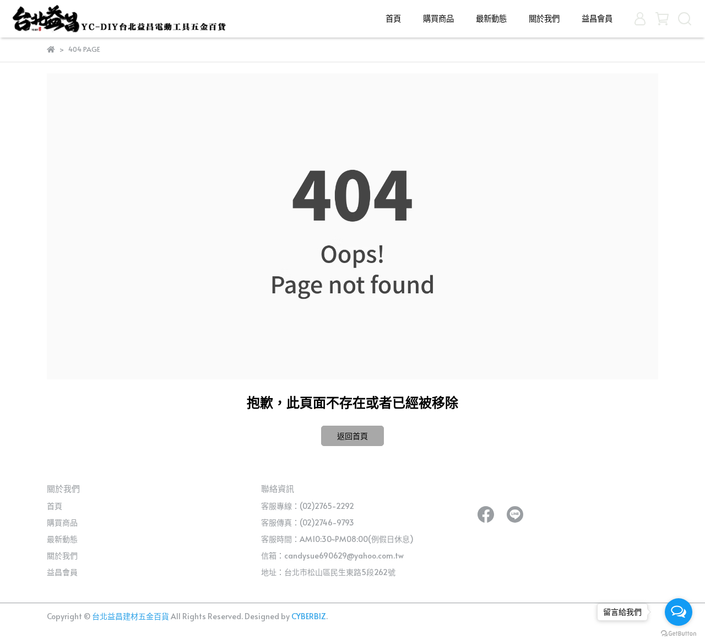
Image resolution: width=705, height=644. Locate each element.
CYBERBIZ (308, 616)
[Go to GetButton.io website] (678, 633)
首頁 (393, 18)
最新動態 (491, 18)
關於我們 (544, 18)
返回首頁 (352, 436)
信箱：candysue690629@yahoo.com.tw (332, 555)
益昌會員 (597, 18)
